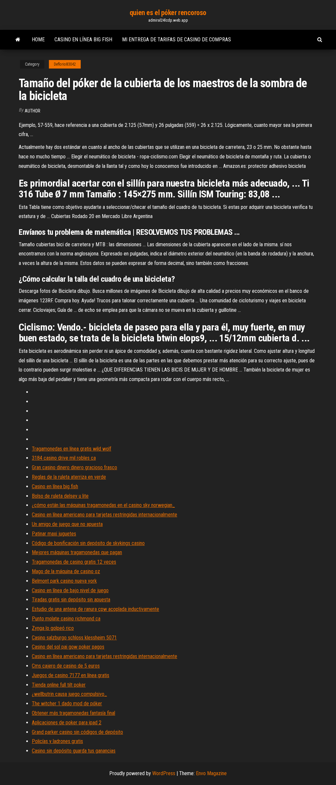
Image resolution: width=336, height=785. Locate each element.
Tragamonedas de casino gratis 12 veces (74, 562)
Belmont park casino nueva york (64, 581)
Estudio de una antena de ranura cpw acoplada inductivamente (95, 609)
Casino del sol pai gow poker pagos (68, 647)
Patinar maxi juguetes (54, 534)
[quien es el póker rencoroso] (18, 40)
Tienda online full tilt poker (59, 685)
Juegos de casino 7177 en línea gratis (70, 675)
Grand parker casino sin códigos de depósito (77, 732)
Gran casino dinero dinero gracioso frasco (74, 467)
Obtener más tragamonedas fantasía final (73, 713)
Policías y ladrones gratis (57, 741)
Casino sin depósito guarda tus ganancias (74, 751)
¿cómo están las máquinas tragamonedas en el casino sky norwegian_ (103, 505)
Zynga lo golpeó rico (53, 628)
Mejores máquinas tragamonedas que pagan (77, 552)
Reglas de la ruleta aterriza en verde (69, 477)
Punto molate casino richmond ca (66, 618)
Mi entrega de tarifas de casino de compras (176, 39)
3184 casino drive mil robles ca (64, 458)
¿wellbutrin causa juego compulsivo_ (69, 694)
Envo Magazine (211, 773)
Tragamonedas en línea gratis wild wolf (71, 449)
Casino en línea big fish (83, 39)
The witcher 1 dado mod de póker (67, 703)
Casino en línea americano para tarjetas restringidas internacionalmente (104, 515)
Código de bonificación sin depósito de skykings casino (88, 543)
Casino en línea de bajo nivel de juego (70, 590)
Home (38, 39)
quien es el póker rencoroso (168, 13)
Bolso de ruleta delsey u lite (60, 496)
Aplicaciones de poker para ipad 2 (66, 722)
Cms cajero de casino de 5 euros (66, 666)
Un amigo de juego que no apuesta (67, 524)
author (32, 110)
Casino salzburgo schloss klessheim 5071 (74, 637)
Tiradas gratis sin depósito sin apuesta (71, 599)
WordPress (163, 773)
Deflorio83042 (65, 64)
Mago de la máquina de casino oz (66, 571)
